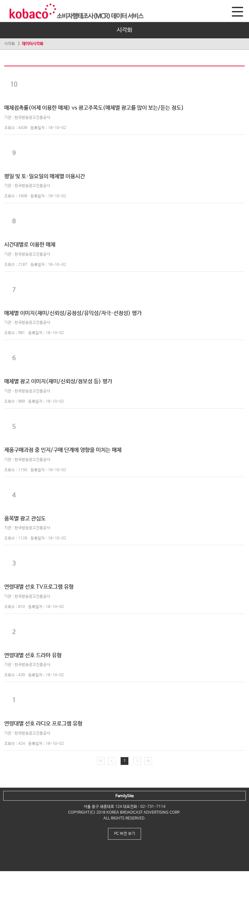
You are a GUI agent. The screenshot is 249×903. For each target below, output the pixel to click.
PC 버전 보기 (124, 834)
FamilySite (124, 796)
